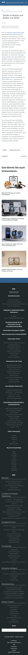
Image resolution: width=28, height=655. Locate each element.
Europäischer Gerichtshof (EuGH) (14, 598)
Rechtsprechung (8, 584)
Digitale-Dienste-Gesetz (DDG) (14, 505)
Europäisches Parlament (14, 536)
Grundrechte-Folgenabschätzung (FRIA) (14, 574)
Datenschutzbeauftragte (14, 351)
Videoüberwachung (14, 381)
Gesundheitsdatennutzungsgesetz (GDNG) (14, 518)
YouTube (14, 468)
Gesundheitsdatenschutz (14, 371)
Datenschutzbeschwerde (14, 367)
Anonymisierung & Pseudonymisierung (14, 342)
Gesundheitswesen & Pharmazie (14, 485)
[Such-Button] (24, 630)
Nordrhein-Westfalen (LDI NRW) (14, 423)
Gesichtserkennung (13, 373)
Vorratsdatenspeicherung (14, 617)
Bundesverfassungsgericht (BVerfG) (14, 591)
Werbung (14, 620)
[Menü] (25, 2)
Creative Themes (19, 636)
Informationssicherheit (14, 556)
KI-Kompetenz (14, 576)
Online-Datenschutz (14, 27)
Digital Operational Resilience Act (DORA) (14, 512)
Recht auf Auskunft (14, 300)
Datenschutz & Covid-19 (14, 605)
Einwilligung (14, 355)
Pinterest (14, 464)
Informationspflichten (14, 357)
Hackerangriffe (14, 553)
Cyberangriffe (14, 549)
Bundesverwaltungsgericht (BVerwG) (14, 593)
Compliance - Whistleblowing (14, 499)
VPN (14, 441)
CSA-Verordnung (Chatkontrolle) (14, 501)
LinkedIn (14, 456)
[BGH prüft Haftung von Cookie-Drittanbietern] (14, 182)
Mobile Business (5, 27)
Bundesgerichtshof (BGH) (14, 589)
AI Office (14, 572)
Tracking (14, 439)
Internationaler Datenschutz (13, 26)
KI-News (14, 578)
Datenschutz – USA (14, 394)
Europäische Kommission (14, 534)
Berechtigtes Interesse (14, 347)
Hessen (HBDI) (14, 418)
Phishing (14, 560)
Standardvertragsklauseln (14, 398)
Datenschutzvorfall (14, 369)
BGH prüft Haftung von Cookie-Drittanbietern (11, 193)
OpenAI (14, 462)
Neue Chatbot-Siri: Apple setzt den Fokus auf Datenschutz (12, 244)
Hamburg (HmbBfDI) (14, 416)
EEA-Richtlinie (14, 607)
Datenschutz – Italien (14, 396)
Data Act (13, 503)
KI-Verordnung (14, 580)
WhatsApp (14, 470)
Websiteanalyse (14, 443)
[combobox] (12, 630)
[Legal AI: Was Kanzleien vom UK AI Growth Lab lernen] (14, 259)
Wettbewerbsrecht (14, 622)
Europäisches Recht (14, 540)
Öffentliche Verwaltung (14, 489)
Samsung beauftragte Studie (15, 32)
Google (14, 453)
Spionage (14, 615)
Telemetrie (14, 437)
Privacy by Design (14, 379)
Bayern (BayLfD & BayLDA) (14, 410)
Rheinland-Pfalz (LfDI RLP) (14, 425)
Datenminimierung (14, 349)
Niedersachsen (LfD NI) (14, 421)
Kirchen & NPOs (14, 487)
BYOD (5, 150)
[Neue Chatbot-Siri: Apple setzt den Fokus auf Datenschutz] (14, 233)
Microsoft (14, 460)
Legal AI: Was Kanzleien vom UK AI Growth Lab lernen (12, 270)
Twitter (14, 466)
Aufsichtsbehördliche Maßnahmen (14, 318)
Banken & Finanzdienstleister (14, 481)
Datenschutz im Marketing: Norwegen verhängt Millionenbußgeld (13, 219)
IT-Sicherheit (6, 546)
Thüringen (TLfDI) (14, 427)
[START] (2, 10)
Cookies (14, 435)
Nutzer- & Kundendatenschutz (14, 377)
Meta (14, 458)
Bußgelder (14, 316)
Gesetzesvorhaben (14, 542)
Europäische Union (9, 522)
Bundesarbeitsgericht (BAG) (14, 587)
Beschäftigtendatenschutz (14, 365)
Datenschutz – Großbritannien (14, 392)
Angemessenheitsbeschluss (14, 390)
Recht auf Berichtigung (14, 302)
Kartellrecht (14, 609)
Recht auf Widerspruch (13, 306)
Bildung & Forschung (14, 483)
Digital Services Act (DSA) (14, 514)
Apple (14, 451)
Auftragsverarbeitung (14, 345)
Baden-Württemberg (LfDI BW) (14, 408)
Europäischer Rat (14, 538)
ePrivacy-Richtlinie (14, 516)
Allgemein (4, 26)
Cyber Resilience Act (14, 551)
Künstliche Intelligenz (9, 568)
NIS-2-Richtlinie (14, 558)
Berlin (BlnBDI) (14, 412)
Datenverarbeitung (14, 353)
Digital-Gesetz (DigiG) (14, 508)
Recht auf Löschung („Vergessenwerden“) (14, 304)
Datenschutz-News (14, 150)
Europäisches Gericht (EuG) (14, 595)
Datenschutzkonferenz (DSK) (14, 414)
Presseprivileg (14, 611)
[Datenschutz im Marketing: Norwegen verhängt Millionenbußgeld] (14, 208)
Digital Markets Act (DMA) (14, 510)
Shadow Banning (14, 613)
